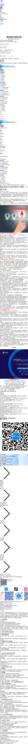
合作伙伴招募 (4, 171)
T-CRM (2, 81)
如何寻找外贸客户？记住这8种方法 (7, 405)
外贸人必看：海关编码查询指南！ (7, 403)
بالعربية (1, 116)
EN (16, 121)
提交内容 (2, 60)
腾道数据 (6, 605)
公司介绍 (2, 554)
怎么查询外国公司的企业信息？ (6, 400)
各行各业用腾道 (4, 167)
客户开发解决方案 (5, 161)
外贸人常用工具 (4, 88)
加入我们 (3, 180)
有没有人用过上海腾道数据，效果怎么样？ (12, 388)
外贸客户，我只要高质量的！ (9, 389)
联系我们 (3, 177)
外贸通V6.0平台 (3, 128)
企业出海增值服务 (5, 87)
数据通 (2, 78)
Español (1, 118)
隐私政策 (2, 578)
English (1, 114)
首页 (1, 184)
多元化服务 (2, 147)
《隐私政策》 (10, 58)
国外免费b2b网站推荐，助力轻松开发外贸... (9, 414)
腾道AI (2, 73)
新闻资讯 (3, 179)
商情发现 (3, 76)
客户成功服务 (4, 169)
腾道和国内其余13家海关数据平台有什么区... (9, 408)
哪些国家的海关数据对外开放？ (6, 410)
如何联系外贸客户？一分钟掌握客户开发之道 (9, 407)
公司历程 (3, 176)
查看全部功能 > (3, 146)
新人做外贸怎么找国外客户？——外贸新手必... (9, 398)
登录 (1, 120)
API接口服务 (4, 84)
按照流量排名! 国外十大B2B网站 (6, 412)
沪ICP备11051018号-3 (8, 602)
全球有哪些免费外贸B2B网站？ (6, 411)
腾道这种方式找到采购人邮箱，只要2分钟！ (16, 184)
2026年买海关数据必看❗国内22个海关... (8, 397)
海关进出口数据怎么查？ (5, 406)
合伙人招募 (2, 537)
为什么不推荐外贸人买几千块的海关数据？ (8, 395)
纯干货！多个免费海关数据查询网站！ (7, 399)
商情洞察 (3, 75)
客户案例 (2, 520)
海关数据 (10, 605)
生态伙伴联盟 (4, 173)
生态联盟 (2, 539)
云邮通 (2, 79)
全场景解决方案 (4, 163)
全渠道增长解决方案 (5, 164)
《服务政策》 (16, 58)
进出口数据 (14, 605)
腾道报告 (3, 85)
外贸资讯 (5, 184)
